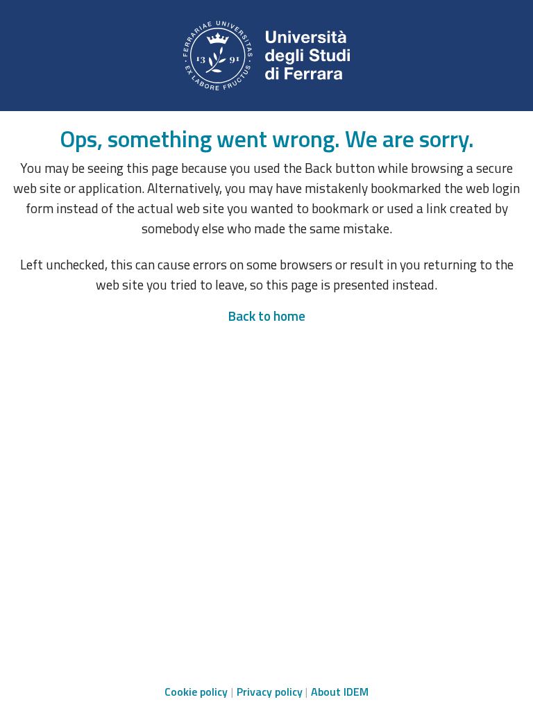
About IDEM (340, 691)
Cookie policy (196, 691)
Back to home (266, 316)
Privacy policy (270, 691)
